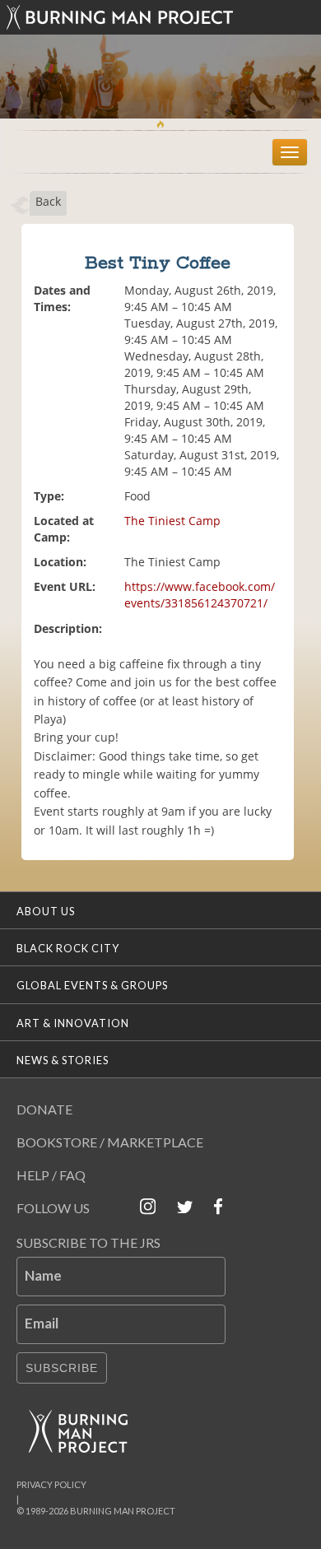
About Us (45, 911)
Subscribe (62, 1368)
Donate (44, 1109)
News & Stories (62, 1060)
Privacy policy (51, 1484)
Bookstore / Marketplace (109, 1142)
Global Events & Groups (92, 985)
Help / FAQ (51, 1175)
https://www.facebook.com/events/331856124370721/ (199, 595)
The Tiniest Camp (172, 520)
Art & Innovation (72, 1023)
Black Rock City (67, 948)
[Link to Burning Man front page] (160, 17)
